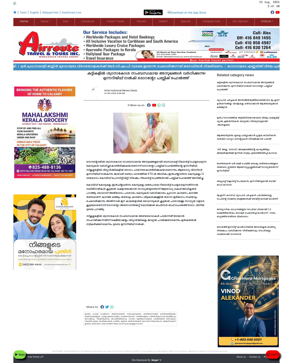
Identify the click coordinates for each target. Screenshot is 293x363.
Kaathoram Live (71, 12)
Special (185, 21)
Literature (87, 21)
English (34, 12)
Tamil (23, 12)
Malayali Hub (50, 12)
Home (24, 21)
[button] (267, 22)
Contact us (254, 357)
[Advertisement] (146, 265)
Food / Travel (115, 21)
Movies (141, 21)
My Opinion (240, 21)
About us (241, 357)
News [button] (44, 21)
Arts (65, 21)
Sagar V (156, 360)
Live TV (274, 354)
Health (163, 21)
